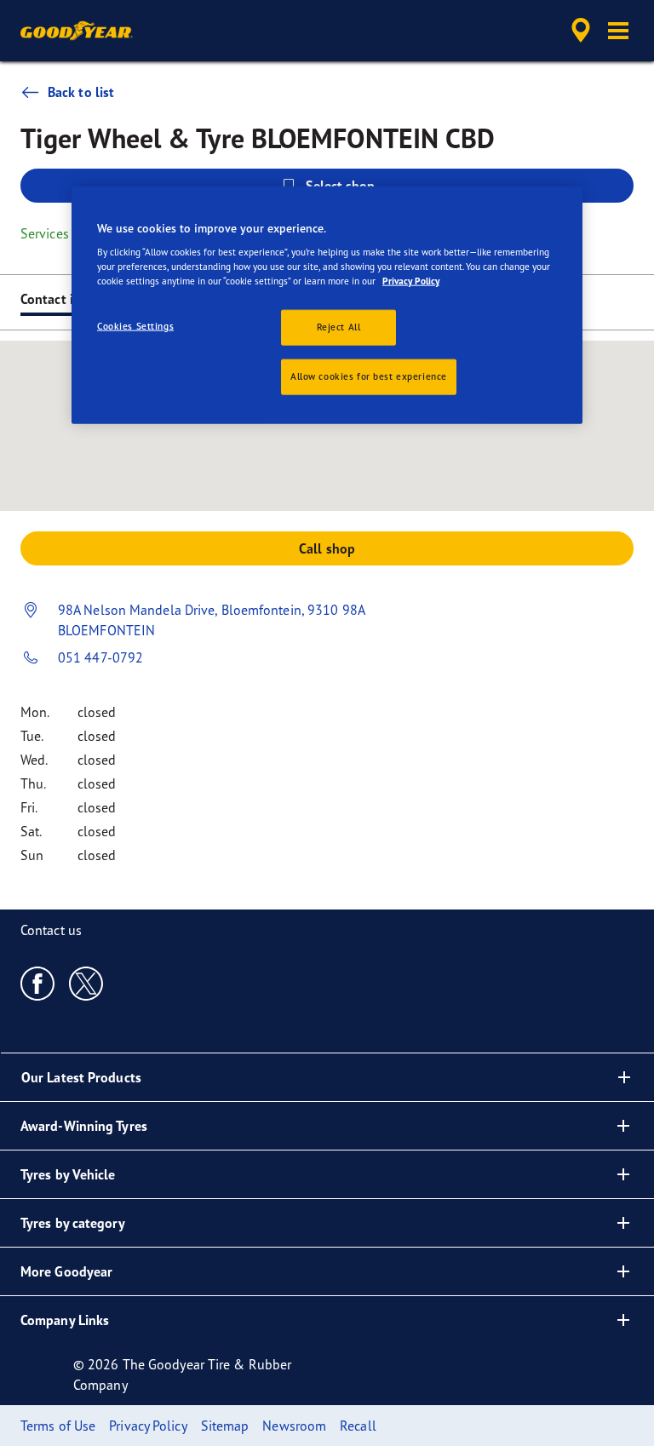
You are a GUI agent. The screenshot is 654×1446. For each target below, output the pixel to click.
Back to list (81, 91)
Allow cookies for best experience (368, 376)
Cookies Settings (135, 326)
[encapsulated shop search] (578, 30)
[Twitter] (86, 983)
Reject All (339, 327)
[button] (618, 30)
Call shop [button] (327, 548)
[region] (327, 305)
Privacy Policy (410, 281)
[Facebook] (37, 983)
